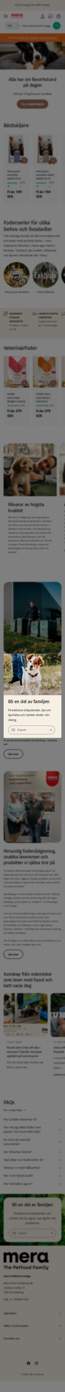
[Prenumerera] (51, 730)
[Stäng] (57, 658)
